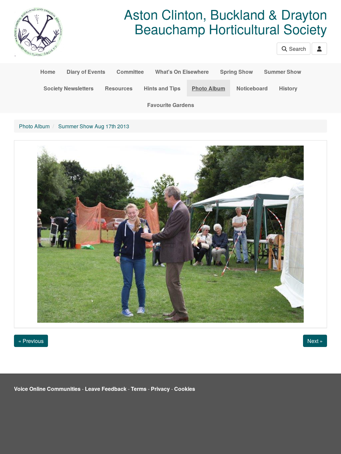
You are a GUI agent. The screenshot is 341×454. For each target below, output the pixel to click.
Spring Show (236, 71)
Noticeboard (252, 88)
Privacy (160, 389)
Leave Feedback (106, 389)
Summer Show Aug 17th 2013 (93, 126)
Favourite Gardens (170, 105)
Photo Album (208, 88)
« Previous (31, 341)
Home (47, 71)
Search (297, 49)
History (288, 88)
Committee (130, 71)
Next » (315, 341)
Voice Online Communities (47, 389)
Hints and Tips (162, 88)
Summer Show (282, 71)
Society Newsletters (69, 88)
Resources (119, 88)
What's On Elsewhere (182, 71)
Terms (139, 389)
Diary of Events (86, 71)
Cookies (184, 389)
